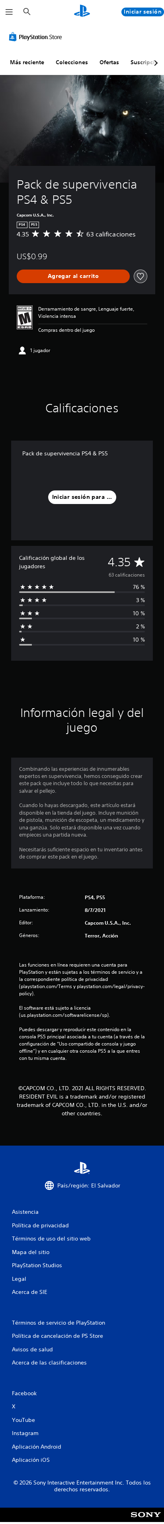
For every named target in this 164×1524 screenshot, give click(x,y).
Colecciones (72, 62)
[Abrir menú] (9, 12)
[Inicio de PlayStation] (82, 12)
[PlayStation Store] (37, 36)
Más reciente (27, 62)
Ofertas (109, 62)
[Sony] (146, 1520)
